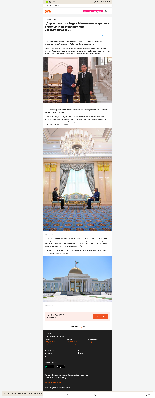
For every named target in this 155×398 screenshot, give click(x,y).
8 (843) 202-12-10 (50, 342)
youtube (50, 356)
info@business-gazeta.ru (52, 344)
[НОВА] (92, 11)
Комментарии (77, 327)
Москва (57, 5)
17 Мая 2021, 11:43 (50, 19)
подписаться (101, 316)
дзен (81, 353)
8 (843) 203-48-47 (72, 342)
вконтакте (50, 350)
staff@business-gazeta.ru (95, 342)
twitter (82, 350)
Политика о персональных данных (54, 382)
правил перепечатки (62, 389)
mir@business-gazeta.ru (73, 344)
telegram (50, 353)
